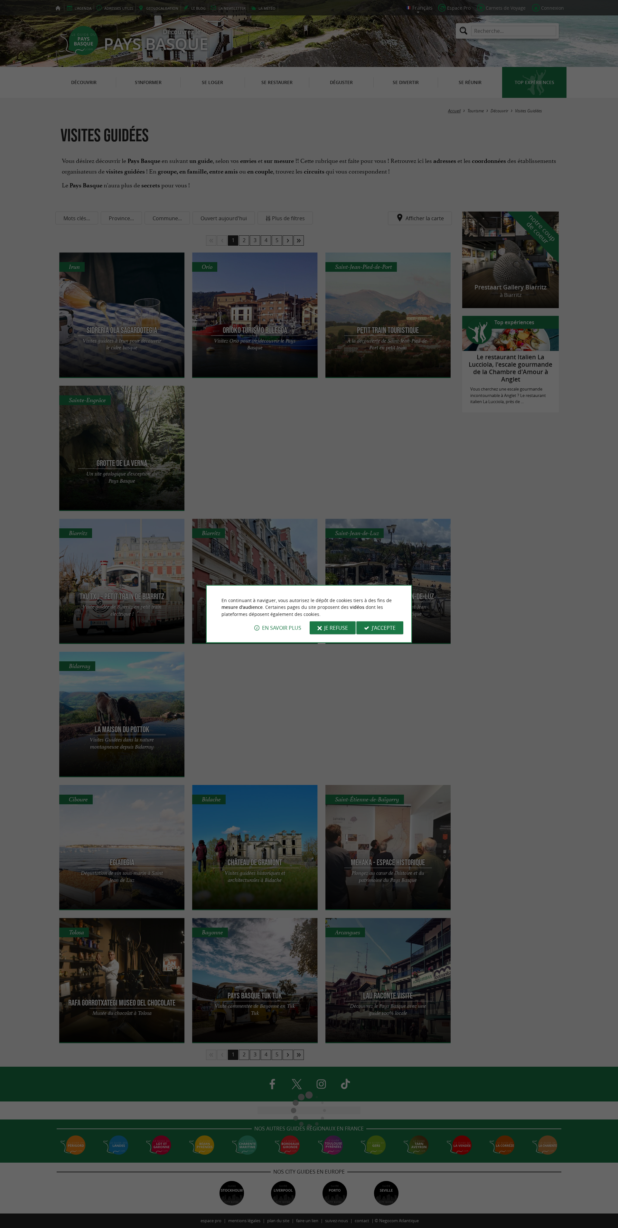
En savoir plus (281, 627)
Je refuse (336, 627)
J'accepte (384, 627)
